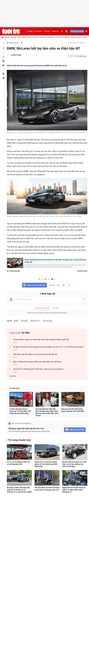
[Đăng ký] (75, 429)
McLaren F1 (35, 321)
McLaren (24, 321)
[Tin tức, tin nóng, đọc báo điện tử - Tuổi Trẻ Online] (11, 31)
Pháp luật (35, 37)
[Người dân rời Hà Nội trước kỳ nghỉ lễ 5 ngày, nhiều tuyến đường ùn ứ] (74, 478)
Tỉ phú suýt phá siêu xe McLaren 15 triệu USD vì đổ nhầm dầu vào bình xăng (20, 411)
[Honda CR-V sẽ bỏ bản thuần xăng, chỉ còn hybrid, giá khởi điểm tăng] (47, 452)
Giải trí (78, 37)
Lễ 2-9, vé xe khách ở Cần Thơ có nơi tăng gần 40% (18, 463)
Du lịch (58, 37)
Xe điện (26, 332)
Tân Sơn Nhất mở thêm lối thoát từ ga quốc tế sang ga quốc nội (47, 489)
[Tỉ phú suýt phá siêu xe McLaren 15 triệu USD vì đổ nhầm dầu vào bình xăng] (21, 399)
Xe (55, 37)
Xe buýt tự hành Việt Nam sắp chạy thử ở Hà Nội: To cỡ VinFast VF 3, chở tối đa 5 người (19, 490)
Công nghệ (50, 37)
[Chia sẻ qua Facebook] (58, 285)
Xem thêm (13, 376)
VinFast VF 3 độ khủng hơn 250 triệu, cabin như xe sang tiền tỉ (38, 369)
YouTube (38, 31)
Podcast (30, 31)
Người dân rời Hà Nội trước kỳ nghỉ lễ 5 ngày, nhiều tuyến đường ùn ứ (73, 490)
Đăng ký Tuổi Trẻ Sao (77, 31)
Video (19, 37)
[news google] (77, 56)
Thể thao (84, 37)
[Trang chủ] (3, 37)
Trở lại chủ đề (13, 43)
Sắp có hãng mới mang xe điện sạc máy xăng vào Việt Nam (37, 362)
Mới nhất (7, 37)
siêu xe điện (47, 321)
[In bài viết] (3, 78)
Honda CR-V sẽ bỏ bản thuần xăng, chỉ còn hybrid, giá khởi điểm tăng (46, 464)
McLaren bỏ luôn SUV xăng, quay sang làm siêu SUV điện (72, 410)
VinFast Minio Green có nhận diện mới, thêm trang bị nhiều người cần (41, 340)
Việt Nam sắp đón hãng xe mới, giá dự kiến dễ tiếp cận (35, 354)
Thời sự (24, 37)
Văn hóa (73, 37)
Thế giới (29, 37)
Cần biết (47, 31)
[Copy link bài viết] (63, 285)
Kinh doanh (42, 37)
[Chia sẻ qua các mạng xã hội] (68, 285)
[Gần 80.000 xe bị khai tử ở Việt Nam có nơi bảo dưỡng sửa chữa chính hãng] (74, 452)
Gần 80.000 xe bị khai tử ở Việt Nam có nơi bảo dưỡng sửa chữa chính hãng (74, 464)
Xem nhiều (14, 37)
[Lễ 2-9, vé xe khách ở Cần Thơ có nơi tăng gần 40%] (19, 452)
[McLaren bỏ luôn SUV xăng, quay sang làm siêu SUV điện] (73, 399)
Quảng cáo (55, 31)
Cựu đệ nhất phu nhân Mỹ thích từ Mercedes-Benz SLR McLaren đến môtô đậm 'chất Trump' (46, 412)
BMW (16, 321)
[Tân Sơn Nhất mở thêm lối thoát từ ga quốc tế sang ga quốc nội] (47, 478)
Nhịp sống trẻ (65, 37)
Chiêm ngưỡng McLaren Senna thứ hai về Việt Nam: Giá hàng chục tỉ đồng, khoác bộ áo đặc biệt (55, 261)
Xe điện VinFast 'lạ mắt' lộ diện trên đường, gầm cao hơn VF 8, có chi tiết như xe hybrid (48, 347)
